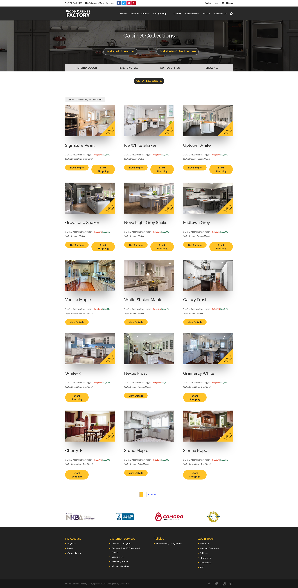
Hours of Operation (209, 548)
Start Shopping (103, 169)
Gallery (177, 13)
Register (208, 3)
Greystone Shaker (82, 222)
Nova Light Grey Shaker (146, 222)
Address (204, 553)
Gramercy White (198, 373)
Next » (154, 494)
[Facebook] (119, 3)
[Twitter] (124, 3)
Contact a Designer (121, 543)
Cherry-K (74, 450)
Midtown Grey (196, 222)
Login (217, 3)
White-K (73, 373)
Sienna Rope (195, 450)
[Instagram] (128, 3)
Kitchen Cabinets (140, 13)
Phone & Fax (206, 558)
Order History (74, 553)
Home (123, 13)
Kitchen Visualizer (120, 566)
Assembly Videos (120, 561)
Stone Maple (136, 450)
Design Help (160, 13)
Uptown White (197, 145)
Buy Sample (77, 167)
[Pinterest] (133, 3)
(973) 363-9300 (75, 3)
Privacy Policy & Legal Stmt (169, 543)
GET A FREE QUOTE (149, 80)
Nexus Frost (135, 373)
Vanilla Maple (78, 299)
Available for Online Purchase (177, 51)
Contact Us (220, 13)
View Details (77, 322)
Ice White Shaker (140, 145)
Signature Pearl (80, 145)
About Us (204, 543)
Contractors (192, 13)
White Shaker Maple (143, 299)
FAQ (205, 13)
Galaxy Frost (194, 299)
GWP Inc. (124, 583)
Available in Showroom (120, 51)
